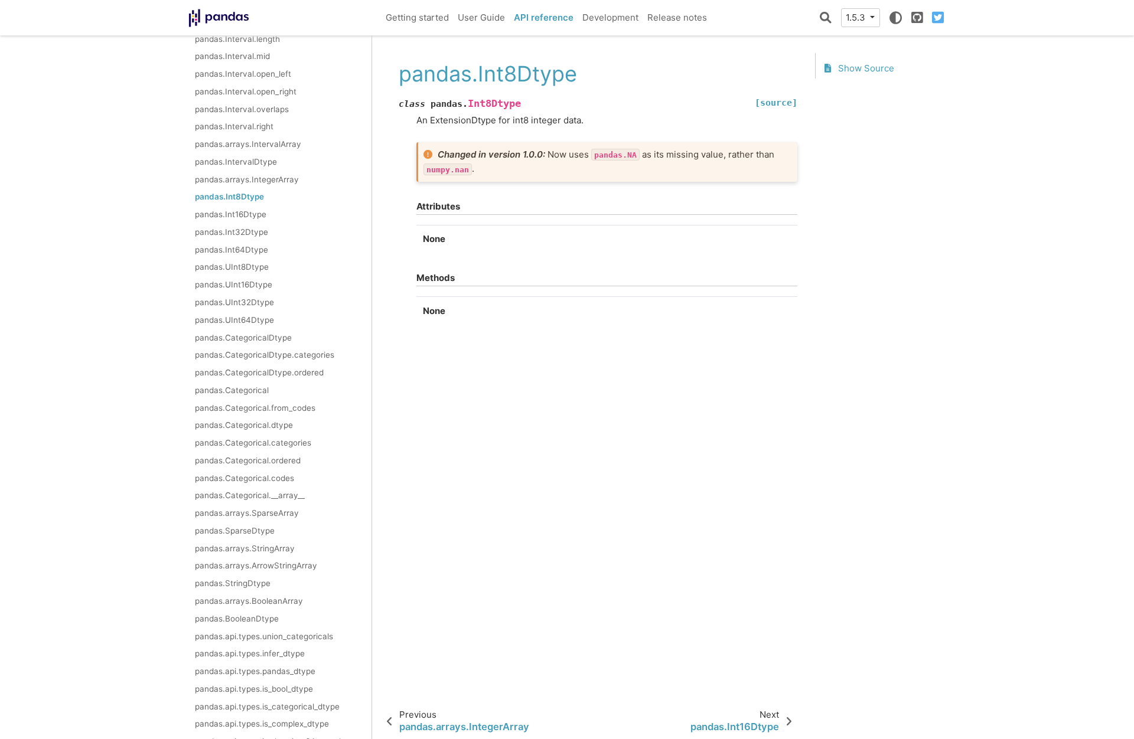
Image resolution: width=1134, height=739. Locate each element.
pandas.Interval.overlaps (242, 109)
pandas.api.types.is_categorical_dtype (267, 706)
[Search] (825, 17)
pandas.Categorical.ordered (248, 460)
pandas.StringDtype (233, 583)
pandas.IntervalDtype (236, 161)
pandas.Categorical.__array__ (250, 495)
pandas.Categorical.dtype (244, 425)
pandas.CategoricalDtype (243, 337)
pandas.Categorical (232, 390)
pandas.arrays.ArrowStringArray (256, 565)
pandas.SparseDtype (235, 530)
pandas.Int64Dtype (231, 249)
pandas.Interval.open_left (243, 74)
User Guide (481, 17)
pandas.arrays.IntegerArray (247, 179)
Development (610, 17)
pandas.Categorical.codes (244, 478)
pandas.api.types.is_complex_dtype (262, 723)
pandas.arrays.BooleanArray (249, 601)
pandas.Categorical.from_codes (255, 408)
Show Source (865, 68)
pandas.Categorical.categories (253, 442)
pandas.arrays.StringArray (245, 548)
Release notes (677, 17)
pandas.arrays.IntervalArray (248, 144)
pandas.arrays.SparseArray (247, 513)
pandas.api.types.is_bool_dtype (254, 689)
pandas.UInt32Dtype (234, 302)
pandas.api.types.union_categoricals (264, 636)
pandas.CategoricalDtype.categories (264, 354)
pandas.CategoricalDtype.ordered (259, 372)
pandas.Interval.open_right (245, 91)
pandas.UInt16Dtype (233, 284)
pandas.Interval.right (234, 126)
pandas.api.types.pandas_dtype (255, 671)
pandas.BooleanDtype (237, 618)
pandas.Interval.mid (232, 56)
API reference (543, 17)
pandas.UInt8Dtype (232, 267)
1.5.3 (857, 17)
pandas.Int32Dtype (231, 232)
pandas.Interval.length (237, 39)
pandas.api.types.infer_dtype (250, 653)
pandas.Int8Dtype (229, 196)
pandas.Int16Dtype (230, 214)
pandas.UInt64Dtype (234, 320)
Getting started (417, 17)
